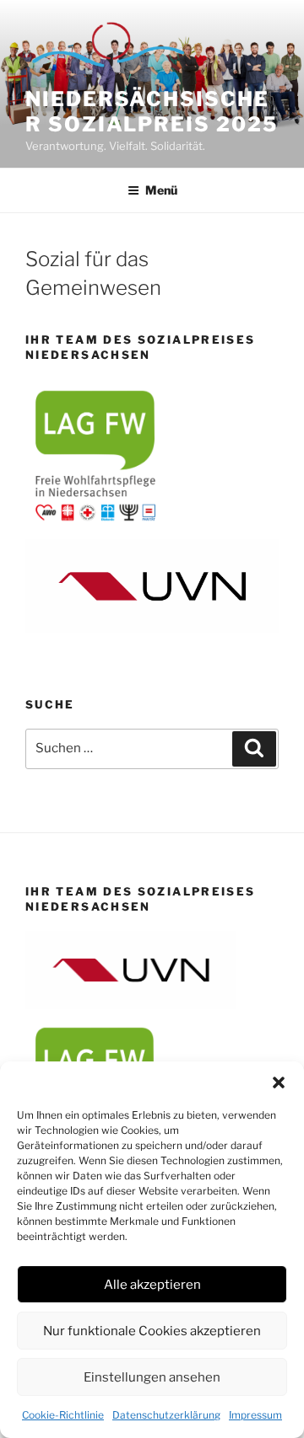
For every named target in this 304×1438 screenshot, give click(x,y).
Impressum (255, 1415)
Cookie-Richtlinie (63, 1415)
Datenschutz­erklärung (166, 1415)
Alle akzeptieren (152, 1284)
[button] (278, 1082)
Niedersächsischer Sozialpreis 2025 (151, 111)
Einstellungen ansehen (152, 1377)
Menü (161, 190)
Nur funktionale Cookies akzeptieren (152, 1331)
